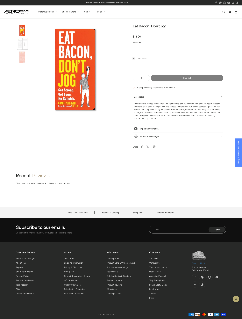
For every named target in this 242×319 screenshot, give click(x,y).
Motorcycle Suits (46, 12)
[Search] (224, 12)
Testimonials (112, 271)
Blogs (99, 12)
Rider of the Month (165, 212)
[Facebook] (216, 2)
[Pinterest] (220, 2)
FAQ (18, 289)
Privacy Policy (22, 276)
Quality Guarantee (72, 285)
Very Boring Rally (157, 280)
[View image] (22, 30)
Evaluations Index (115, 280)
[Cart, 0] (236, 12)
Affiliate (152, 293)
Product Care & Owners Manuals (121, 263)
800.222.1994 (198, 263)
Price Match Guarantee (74, 289)
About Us (153, 258)
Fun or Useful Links (158, 285)
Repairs (19, 267)
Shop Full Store (69, 12)
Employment (155, 289)
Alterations (21, 263)
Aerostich (110, 314)
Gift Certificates (71, 280)
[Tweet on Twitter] (148, 147)
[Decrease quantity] (136, 78)
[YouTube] (229, 2)
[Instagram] (224, 2)
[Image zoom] (75, 69)
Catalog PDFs (113, 258)
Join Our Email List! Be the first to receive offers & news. (107, 3)
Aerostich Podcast (157, 276)
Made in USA (155, 271)
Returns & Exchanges (25, 258)
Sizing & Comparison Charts (77, 276)
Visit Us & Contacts (158, 267)
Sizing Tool (138, 212)
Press (151, 298)
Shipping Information (73, 263)
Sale (86, 12)
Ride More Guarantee (78, 212)
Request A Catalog (110, 212)
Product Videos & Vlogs (117, 267)
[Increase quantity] (147, 78)
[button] (187, 78)
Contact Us (154, 263)
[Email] (233, 2)
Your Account (22, 285)
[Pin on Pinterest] (154, 147)
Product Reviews (114, 285)
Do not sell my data (25, 293)
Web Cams (112, 289)
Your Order (69, 258)
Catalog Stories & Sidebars (119, 276)
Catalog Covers (114, 293)
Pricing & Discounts (73, 267)
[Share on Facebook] (142, 147)
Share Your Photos (24, 271)
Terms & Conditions (25, 280)
